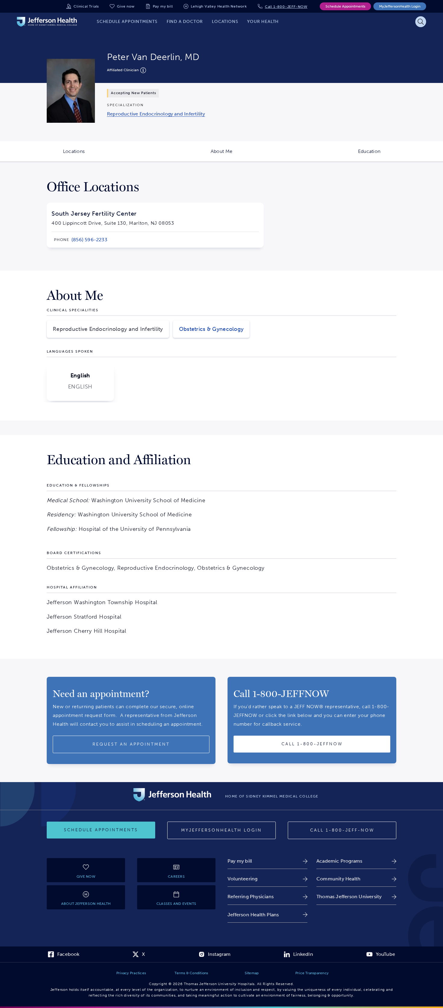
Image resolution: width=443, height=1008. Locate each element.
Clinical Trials (86, 6)
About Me (253, 155)
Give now (125, 6)
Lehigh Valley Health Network (219, 6)
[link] (156, 114)
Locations (105, 155)
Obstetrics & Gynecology (211, 329)
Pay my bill (163, 6)
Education (400, 155)
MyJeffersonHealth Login (399, 6)
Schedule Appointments (345, 6)
